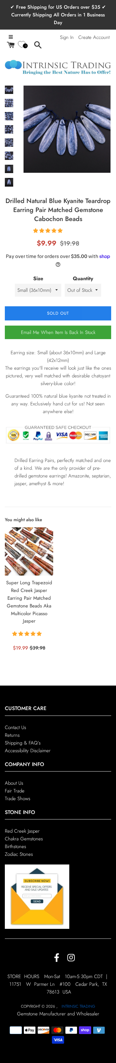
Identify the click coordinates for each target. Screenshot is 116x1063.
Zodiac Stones (19, 854)
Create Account (94, 37)
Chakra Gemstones (24, 838)
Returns (12, 735)
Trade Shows (17, 798)
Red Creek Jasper (22, 831)
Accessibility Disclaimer (28, 750)
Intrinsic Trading (78, 1006)
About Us (14, 783)
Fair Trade (14, 790)
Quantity (83, 278)
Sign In (67, 37)
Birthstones (15, 846)
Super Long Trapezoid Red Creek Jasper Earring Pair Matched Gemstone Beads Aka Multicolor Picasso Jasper (29, 601)
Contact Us (15, 727)
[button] (48, 230)
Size (38, 278)
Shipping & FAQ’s (23, 742)
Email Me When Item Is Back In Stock (58, 332)
